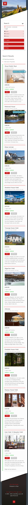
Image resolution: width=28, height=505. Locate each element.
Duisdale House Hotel (12, 349)
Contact (20, 492)
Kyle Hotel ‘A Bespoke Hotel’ (14, 432)
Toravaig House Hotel (11, 228)
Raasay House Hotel (11, 390)
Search (7, 40)
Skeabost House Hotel (12, 187)
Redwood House (10, 106)
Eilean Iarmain (9, 147)
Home (7, 492)
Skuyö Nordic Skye (11, 66)
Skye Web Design (14, 484)
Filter (7, 44)
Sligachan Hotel (10, 268)
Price (7, 48)
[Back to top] (14, 502)
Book (7, 92)
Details (14, 92)
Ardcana (7, 309)
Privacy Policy (13, 492)
